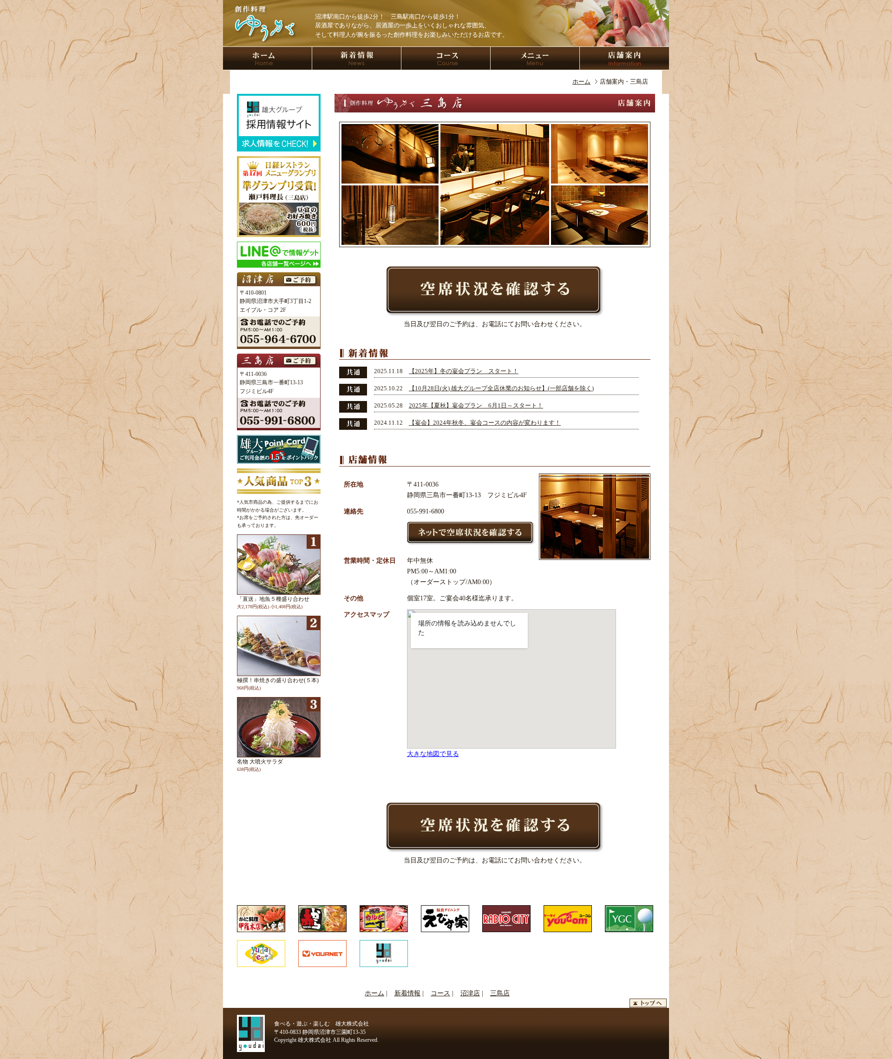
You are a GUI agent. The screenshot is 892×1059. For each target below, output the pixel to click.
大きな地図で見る (433, 753)
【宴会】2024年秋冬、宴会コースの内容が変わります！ (485, 422)
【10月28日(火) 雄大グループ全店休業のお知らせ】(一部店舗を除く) (501, 388)
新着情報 (407, 993)
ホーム (581, 81)
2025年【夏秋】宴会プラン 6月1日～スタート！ (476, 405)
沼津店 (470, 993)
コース (440, 993)
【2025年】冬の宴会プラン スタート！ (463, 371)
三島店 (500, 993)
